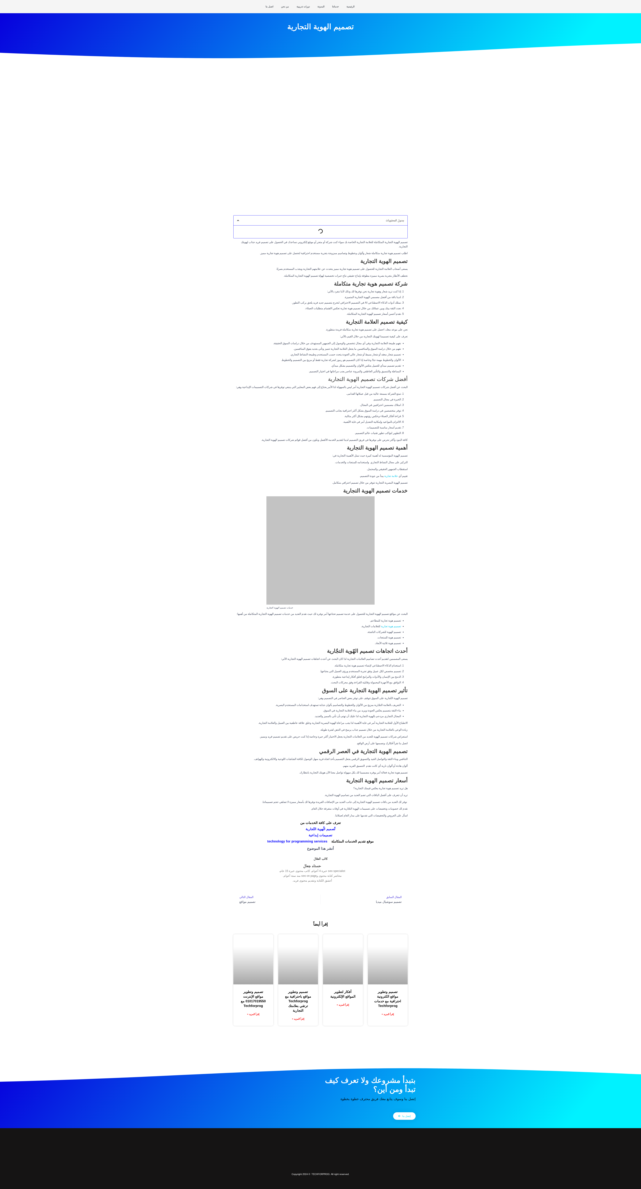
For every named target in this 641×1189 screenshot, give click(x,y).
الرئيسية (351, 6)
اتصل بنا (269, 6)
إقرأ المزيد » (388, 1014)
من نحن (285, 6)
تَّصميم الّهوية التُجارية (320, 829)
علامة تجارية (391, 476)
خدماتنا (335, 6)
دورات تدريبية (303, 6)
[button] (238, 220)
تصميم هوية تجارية (391, 626)
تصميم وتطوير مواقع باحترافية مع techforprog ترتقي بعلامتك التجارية (298, 1001)
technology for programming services (297, 841)
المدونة (321, 6)
